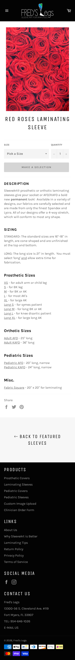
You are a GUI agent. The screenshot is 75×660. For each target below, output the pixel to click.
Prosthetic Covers (17, 478)
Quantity (56, 144)
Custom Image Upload (20, 503)
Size (6, 144)
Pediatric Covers (16, 491)
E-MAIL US (11, 627)
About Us (10, 530)
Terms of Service (16, 562)
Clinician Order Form (19, 510)
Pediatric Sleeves (16, 497)
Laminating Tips (16, 543)
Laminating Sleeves (18, 484)
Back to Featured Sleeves (39, 440)
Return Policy (13, 549)
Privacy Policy (14, 555)
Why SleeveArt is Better (20, 536)
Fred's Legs (20, 640)
